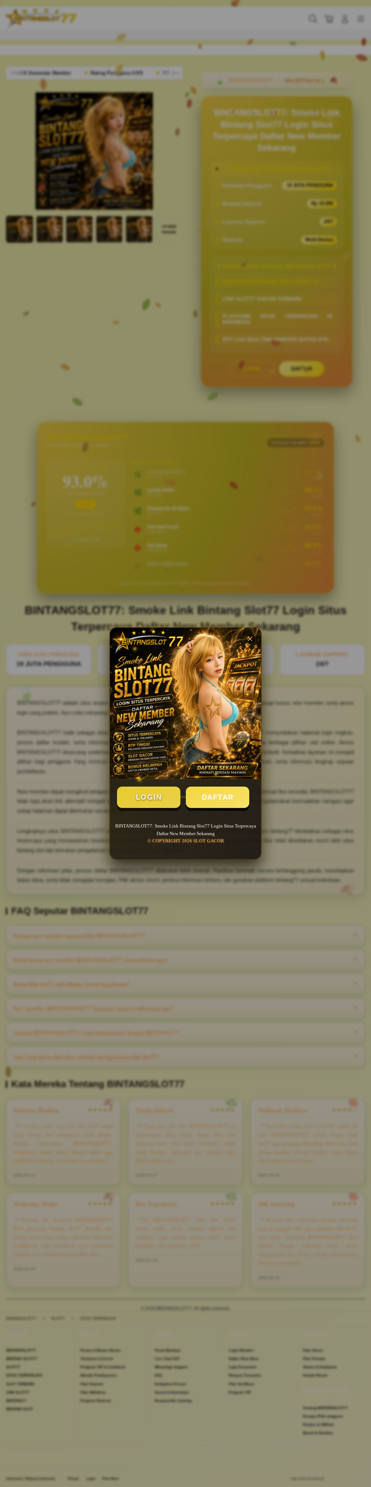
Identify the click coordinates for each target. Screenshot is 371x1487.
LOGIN (149, 797)
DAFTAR (218, 797)
